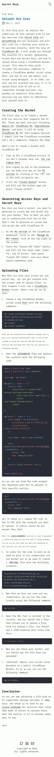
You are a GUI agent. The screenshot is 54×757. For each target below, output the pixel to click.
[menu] (49, 4)
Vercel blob (31, 37)
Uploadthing (9, 41)
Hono (24, 302)
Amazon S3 (7, 126)
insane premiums (11, 707)
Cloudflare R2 (10, 51)
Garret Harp (10, 4)
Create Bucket (28, 182)
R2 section (21, 231)
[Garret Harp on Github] (21, 743)
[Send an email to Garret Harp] (32, 743)
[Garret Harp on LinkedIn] (27, 743)
